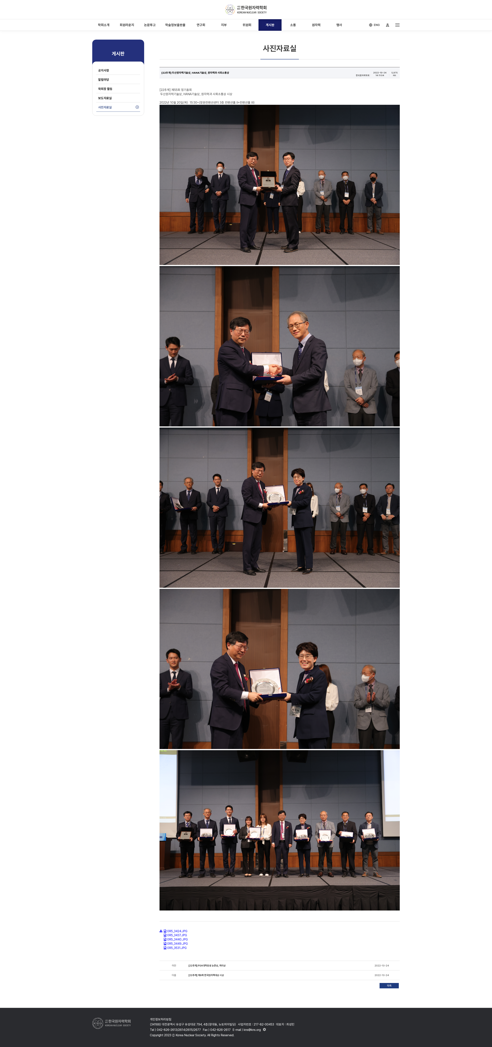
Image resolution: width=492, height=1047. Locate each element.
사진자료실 (105, 107)
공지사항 (103, 70)
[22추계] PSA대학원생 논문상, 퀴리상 (207, 965)
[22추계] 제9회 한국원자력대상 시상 (206, 975)
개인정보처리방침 (160, 1019)
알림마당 (103, 80)
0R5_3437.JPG (177, 935)
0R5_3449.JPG (177, 943)
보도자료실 (105, 98)
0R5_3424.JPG (177, 931)
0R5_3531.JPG (177, 948)
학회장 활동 (105, 89)
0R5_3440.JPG (177, 939)
